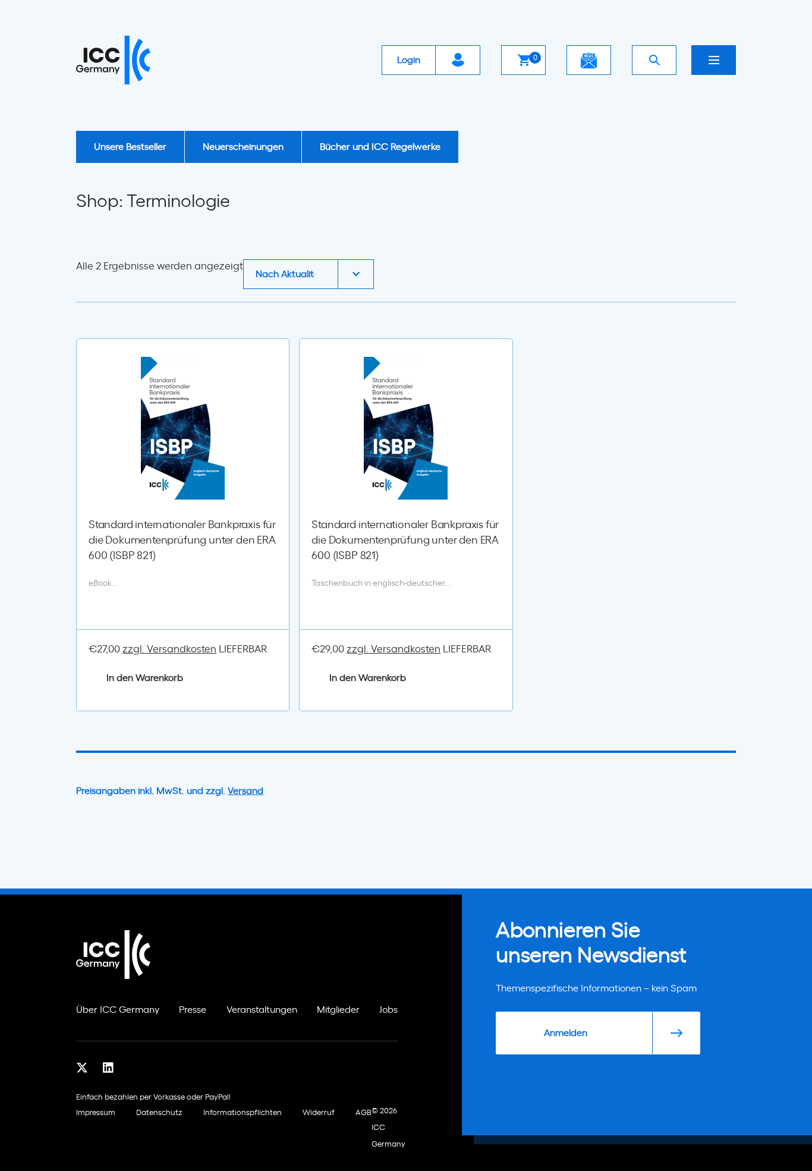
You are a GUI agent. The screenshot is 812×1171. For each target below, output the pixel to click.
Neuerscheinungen (243, 147)
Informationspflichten (242, 1113)
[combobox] (308, 274)
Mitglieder (338, 1010)
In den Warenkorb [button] (144, 678)
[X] (82, 1068)
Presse (192, 1010)
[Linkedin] (108, 1068)
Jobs (388, 1010)
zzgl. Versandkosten (169, 649)
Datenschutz (159, 1113)
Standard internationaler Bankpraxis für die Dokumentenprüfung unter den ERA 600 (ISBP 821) (182, 540)
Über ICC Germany (117, 1010)
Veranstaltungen (261, 1010)
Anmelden (565, 1033)
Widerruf (319, 1113)
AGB (363, 1113)
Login (408, 60)
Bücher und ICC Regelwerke (380, 147)
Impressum (95, 1113)
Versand (245, 791)
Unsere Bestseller (130, 147)
